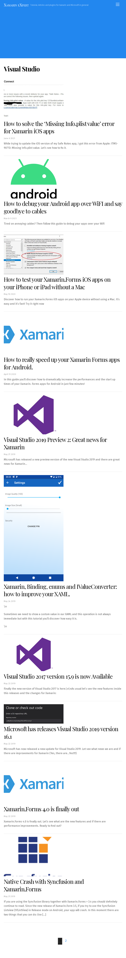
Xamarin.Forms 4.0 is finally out (41, 809)
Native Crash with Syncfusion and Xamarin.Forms (44, 885)
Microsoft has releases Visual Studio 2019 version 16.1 (61, 732)
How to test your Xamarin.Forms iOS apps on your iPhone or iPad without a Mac (57, 283)
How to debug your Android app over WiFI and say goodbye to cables (63, 207)
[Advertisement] (63, 33)
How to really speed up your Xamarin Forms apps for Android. (62, 363)
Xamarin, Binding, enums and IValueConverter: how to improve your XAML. (60, 590)
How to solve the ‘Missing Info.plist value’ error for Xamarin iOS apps (59, 127)
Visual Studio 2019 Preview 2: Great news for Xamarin (55, 443)
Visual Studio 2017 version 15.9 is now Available (58, 676)
